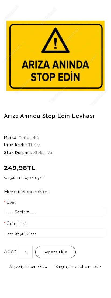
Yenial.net (29, 137)
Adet (10, 251)
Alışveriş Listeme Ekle (27, 266)
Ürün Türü (17, 224)
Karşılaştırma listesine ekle (77, 266)
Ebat (11, 202)
